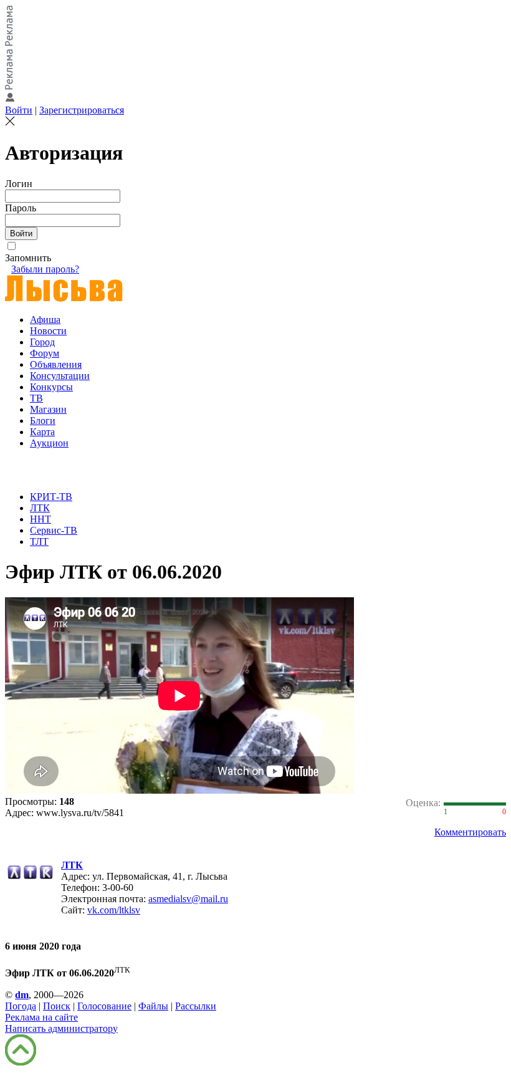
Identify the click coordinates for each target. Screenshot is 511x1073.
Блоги (42, 420)
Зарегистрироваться (81, 110)
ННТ (40, 519)
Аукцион (49, 443)
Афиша (45, 319)
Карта (42, 431)
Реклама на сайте (41, 1017)
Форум (44, 353)
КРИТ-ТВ (51, 496)
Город (42, 342)
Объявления (56, 364)
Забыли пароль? (45, 269)
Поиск (56, 1006)
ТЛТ (39, 541)
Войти (18, 110)
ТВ (36, 398)
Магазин (48, 409)
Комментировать (470, 832)
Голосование (104, 1006)
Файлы (153, 1006)
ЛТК (40, 508)
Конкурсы (51, 387)
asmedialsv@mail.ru (188, 898)
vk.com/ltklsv (113, 910)
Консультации (60, 375)
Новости (48, 330)
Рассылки (195, 1006)
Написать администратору (61, 1028)
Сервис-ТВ (53, 530)
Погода (20, 1006)
